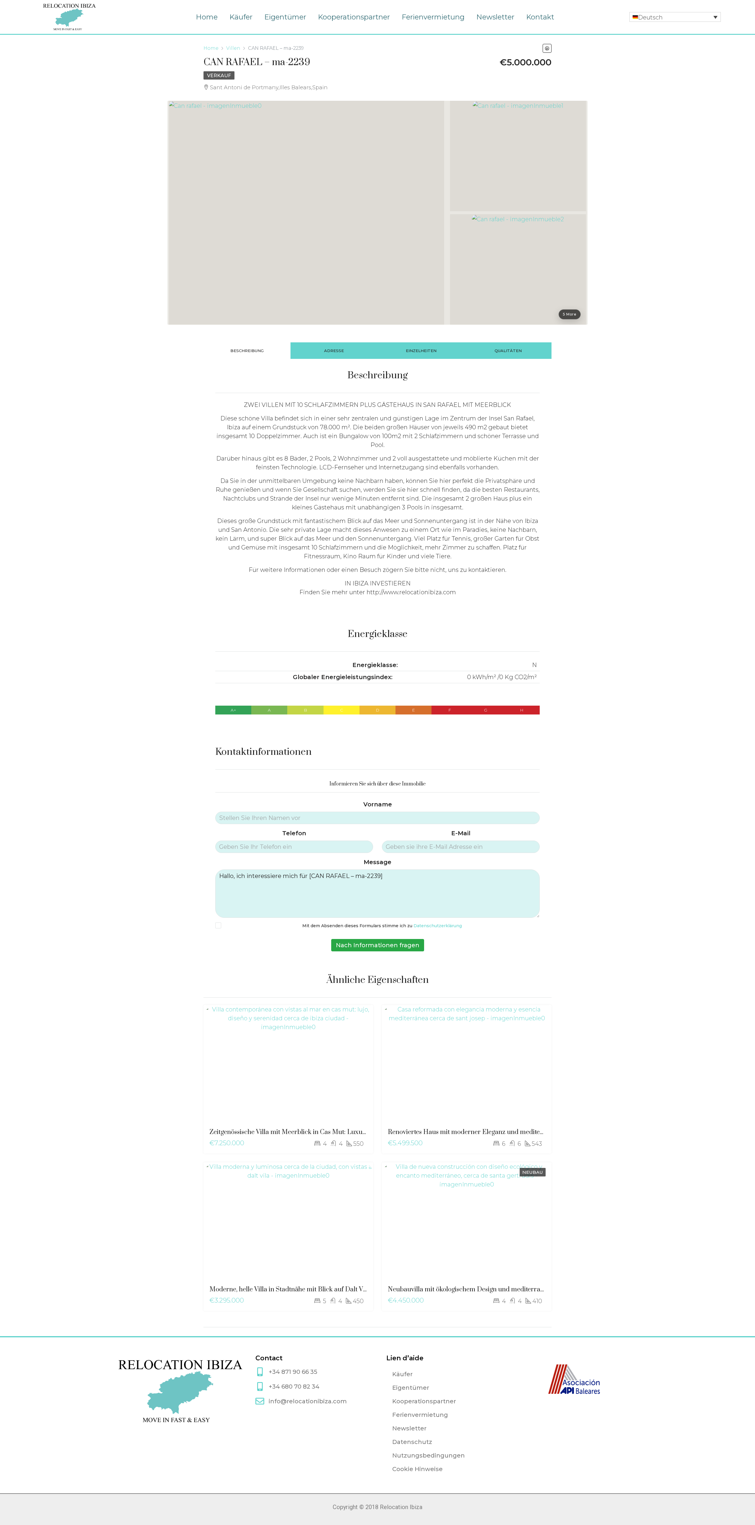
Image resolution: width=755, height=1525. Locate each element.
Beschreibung (247, 350)
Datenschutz (412, 1441)
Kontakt (540, 17)
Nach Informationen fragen (377, 945)
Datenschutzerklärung (437, 925)
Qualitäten (508, 350)
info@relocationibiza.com (308, 1401)
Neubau (532, 1172)
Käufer (240, 17)
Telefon (294, 833)
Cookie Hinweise (417, 1469)
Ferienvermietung (433, 17)
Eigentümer (285, 17)
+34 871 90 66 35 (293, 1371)
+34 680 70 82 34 (294, 1386)
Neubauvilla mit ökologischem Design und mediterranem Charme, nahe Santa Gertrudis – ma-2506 (532, 1289)
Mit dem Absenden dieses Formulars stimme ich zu (382, 925)
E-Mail (460, 833)
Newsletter (495, 17)
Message (377, 862)
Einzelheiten (421, 350)
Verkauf (219, 75)
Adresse (334, 350)
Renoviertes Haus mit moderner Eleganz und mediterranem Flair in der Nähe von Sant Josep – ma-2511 (537, 1132)
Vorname (377, 804)
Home (207, 17)
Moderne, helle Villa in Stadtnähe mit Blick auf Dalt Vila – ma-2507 (305, 1289)
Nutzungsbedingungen (428, 1455)
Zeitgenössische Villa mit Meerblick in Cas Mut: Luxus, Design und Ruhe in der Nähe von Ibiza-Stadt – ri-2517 (366, 1132)
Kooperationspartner (354, 17)
